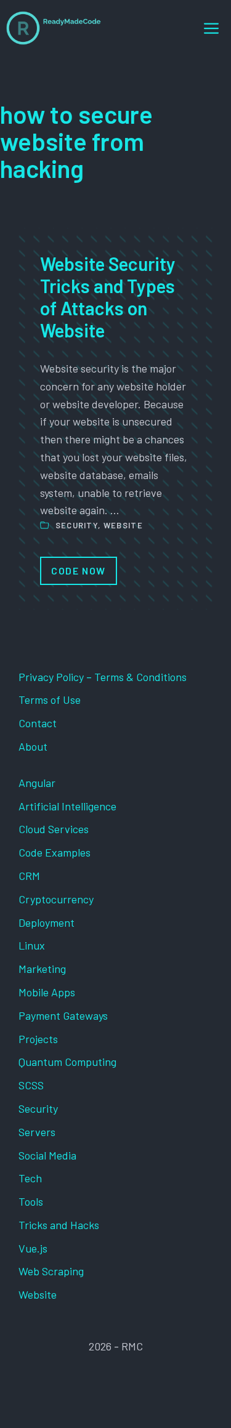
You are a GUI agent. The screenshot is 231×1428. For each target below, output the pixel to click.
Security (76, 525)
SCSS (31, 1085)
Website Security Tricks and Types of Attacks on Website (108, 296)
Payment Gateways (63, 1015)
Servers (36, 1132)
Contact (37, 723)
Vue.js (32, 1248)
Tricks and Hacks (58, 1225)
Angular (36, 782)
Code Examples (54, 852)
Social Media (47, 1155)
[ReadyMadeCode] (53, 28)
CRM (29, 875)
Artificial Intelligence (67, 806)
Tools (30, 1201)
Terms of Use (49, 699)
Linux (31, 945)
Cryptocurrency (56, 899)
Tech (30, 1178)
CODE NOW (78, 570)
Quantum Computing (67, 1061)
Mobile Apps (46, 992)
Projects (38, 1039)
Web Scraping (51, 1271)
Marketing (42, 968)
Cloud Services (53, 829)
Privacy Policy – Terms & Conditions (102, 677)
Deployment (46, 922)
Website (123, 525)
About (32, 746)
